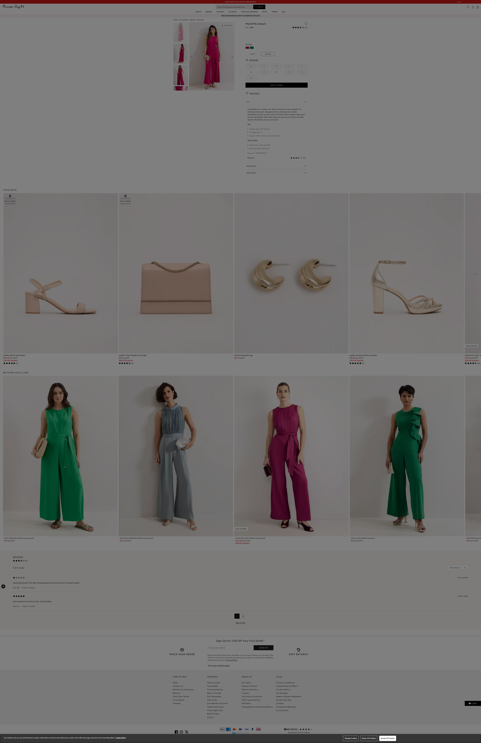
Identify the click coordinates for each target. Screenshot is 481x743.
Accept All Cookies (388, 738)
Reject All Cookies (369, 738)
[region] (240, 738)
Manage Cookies (351, 738)
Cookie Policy (121, 738)
